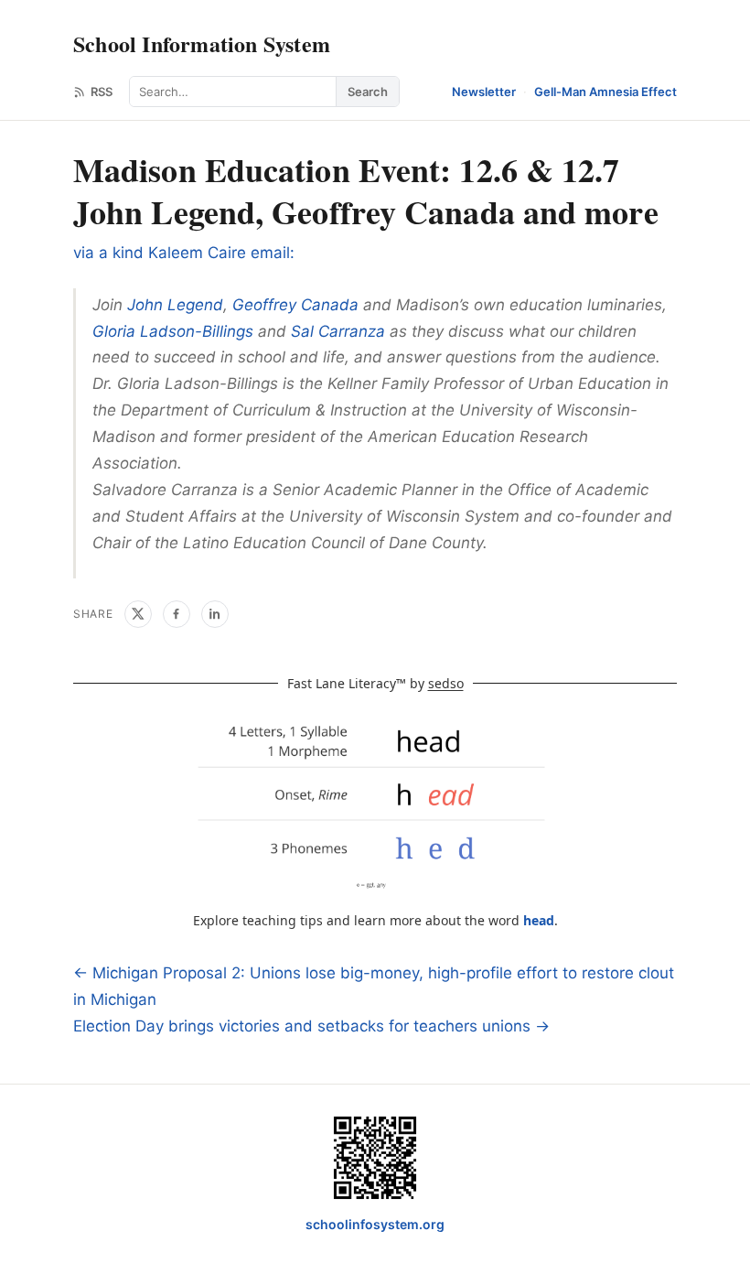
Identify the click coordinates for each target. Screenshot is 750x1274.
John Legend (175, 305)
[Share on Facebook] (176, 614)
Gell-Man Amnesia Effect (605, 91)
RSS (101, 91)
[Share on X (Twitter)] (138, 614)
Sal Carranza (338, 331)
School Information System (201, 43)
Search (368, 91)
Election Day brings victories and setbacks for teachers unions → (311, 1026)
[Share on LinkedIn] (215, 614)
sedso (446, 683)
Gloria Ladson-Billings (172, 331)
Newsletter (484, 91)
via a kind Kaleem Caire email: (184, 252)
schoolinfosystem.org (375, 1224)
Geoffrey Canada (295, 305)
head (538, 920)
